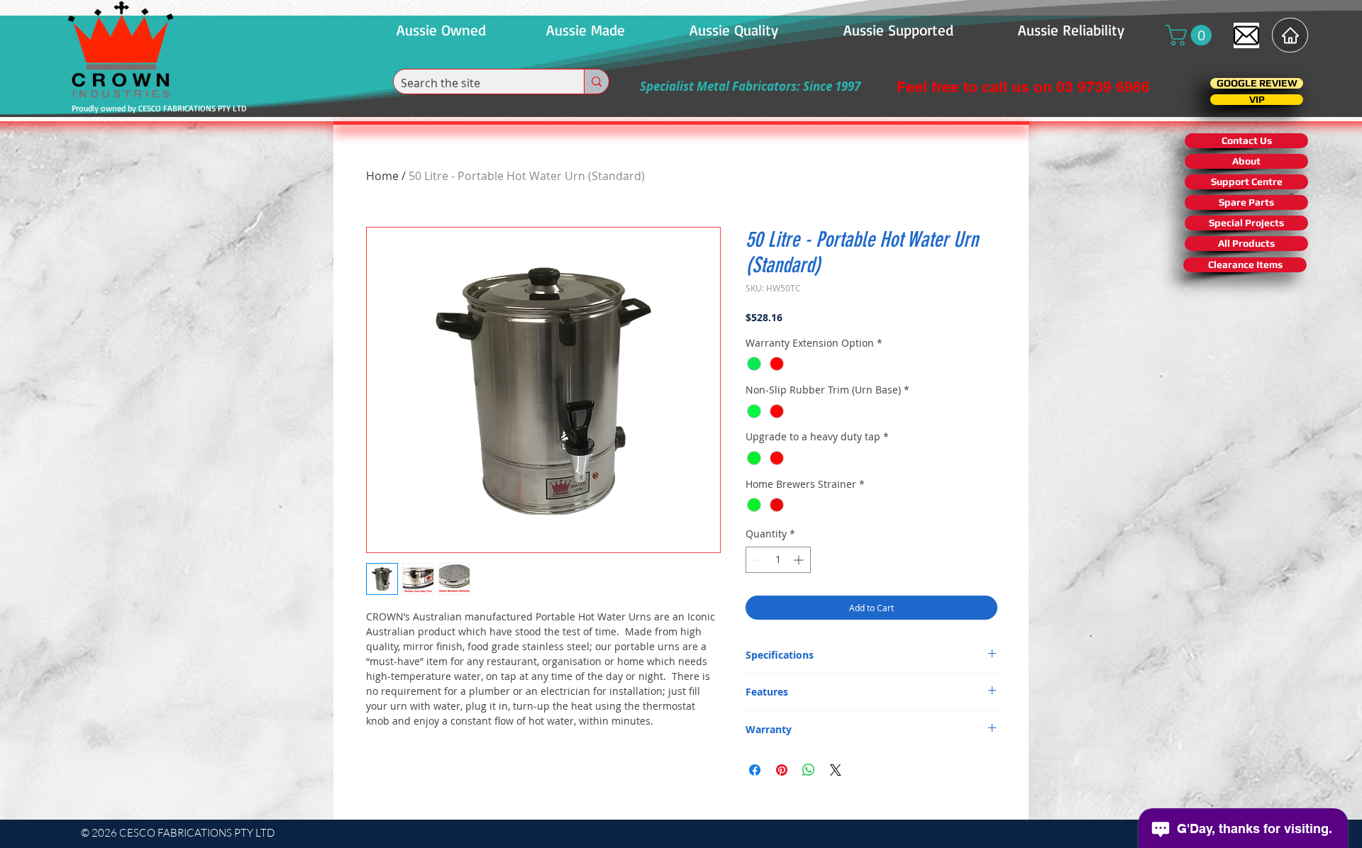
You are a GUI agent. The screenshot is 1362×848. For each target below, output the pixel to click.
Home (382, 176)
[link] (1191, 35)
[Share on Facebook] (754, 770)
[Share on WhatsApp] (808, 770)
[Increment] (800, 559)
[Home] (1290, 35)
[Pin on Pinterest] (781, 770)
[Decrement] (756, 559)
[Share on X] (835, 770)
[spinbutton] (778, 559)
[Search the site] (596, 81)
